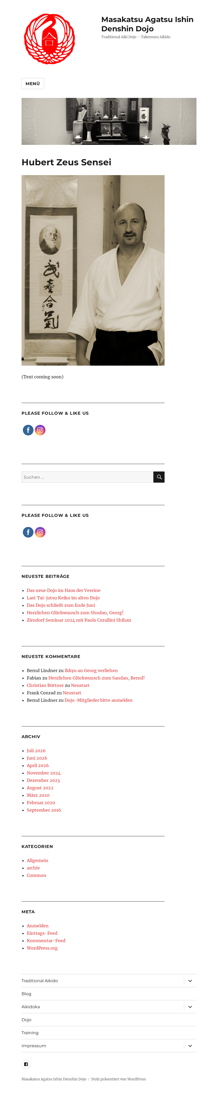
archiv (33, 868)
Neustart (80, 685)
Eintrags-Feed (42, 933)
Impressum (34, 1045)
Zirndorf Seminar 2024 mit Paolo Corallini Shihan (79, 620)
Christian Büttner (45, 685)
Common (36, 875)
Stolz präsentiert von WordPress (118, 1079)
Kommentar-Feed (46, 940)
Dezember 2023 (43, 780)
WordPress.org (42, 948)
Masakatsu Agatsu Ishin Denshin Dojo (147, 24)
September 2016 (44, 810)
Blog (26, 993)
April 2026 (38, 765)
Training (30, 1032)
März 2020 (38, 795)
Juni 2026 (37, 758)
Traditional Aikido (40, 980)
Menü (33, 83)
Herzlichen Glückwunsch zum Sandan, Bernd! (96, 678)
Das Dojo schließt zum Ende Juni (61, 605)
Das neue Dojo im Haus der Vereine (63, 590)
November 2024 (44, 773)
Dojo (26, 1019)
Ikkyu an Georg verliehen (91, 670)
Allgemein (37, 860)
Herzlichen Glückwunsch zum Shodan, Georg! (75, 612)
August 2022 (40, 787)
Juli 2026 (36, 750)
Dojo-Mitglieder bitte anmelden (99, 700)
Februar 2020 (41, 802)
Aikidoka (31, 1006)
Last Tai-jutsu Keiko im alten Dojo (63, 597)
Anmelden (38, 925)
